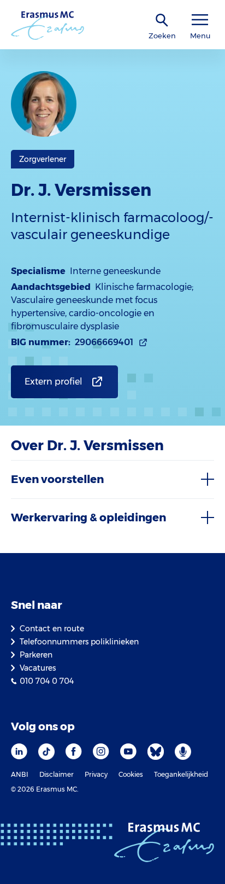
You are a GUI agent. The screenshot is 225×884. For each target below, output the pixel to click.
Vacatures (38, 668)
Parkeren (36, 655)
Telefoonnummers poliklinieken (79, 642)
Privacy (96, 774)
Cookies (131, 774)
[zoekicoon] (162, 20)
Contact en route (52, 628)
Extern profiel (53, 381)
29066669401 (104, 342)
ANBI (19, 774)
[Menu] (200, 20)
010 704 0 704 (47, 681)
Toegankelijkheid (181, 774)
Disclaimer (56, 774)
